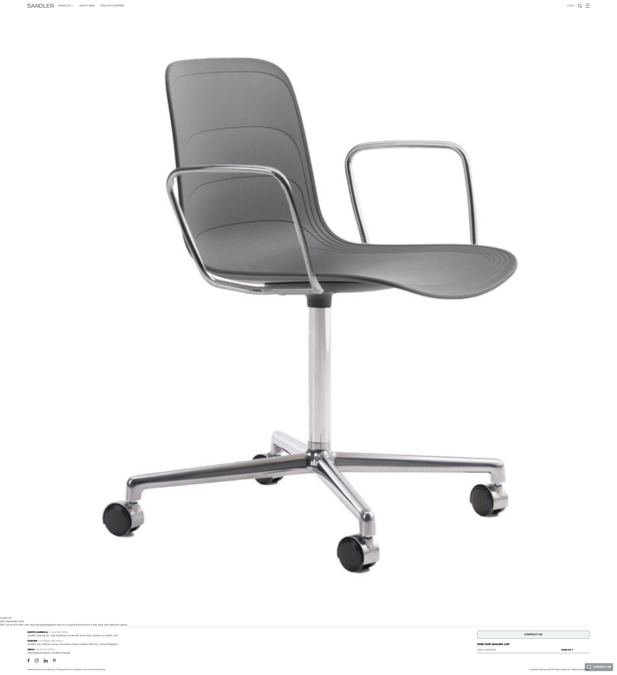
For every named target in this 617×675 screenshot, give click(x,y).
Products (64, 6)
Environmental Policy (94, 670)
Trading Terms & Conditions (69, 670)
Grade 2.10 (5, 618)
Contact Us (602, 667)
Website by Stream (580, 670)
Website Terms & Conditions (40, 670)
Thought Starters (112, 6)
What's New (87, 6)
